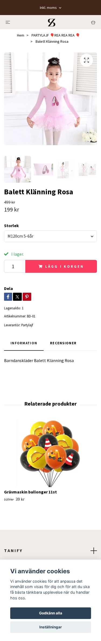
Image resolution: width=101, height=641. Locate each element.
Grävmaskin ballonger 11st (30, 492)
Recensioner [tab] (63, 343)
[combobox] (50, 236)
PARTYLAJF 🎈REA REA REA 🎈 (56, 35)
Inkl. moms (49, 7)
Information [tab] (24, 343)
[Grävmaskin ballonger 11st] (50, 453)
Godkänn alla (50, 613)
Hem (20, 35)
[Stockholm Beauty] (51, 22)
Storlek (11, 225)
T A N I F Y (13, 550)
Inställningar (50, 627)
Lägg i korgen (64, 266)
